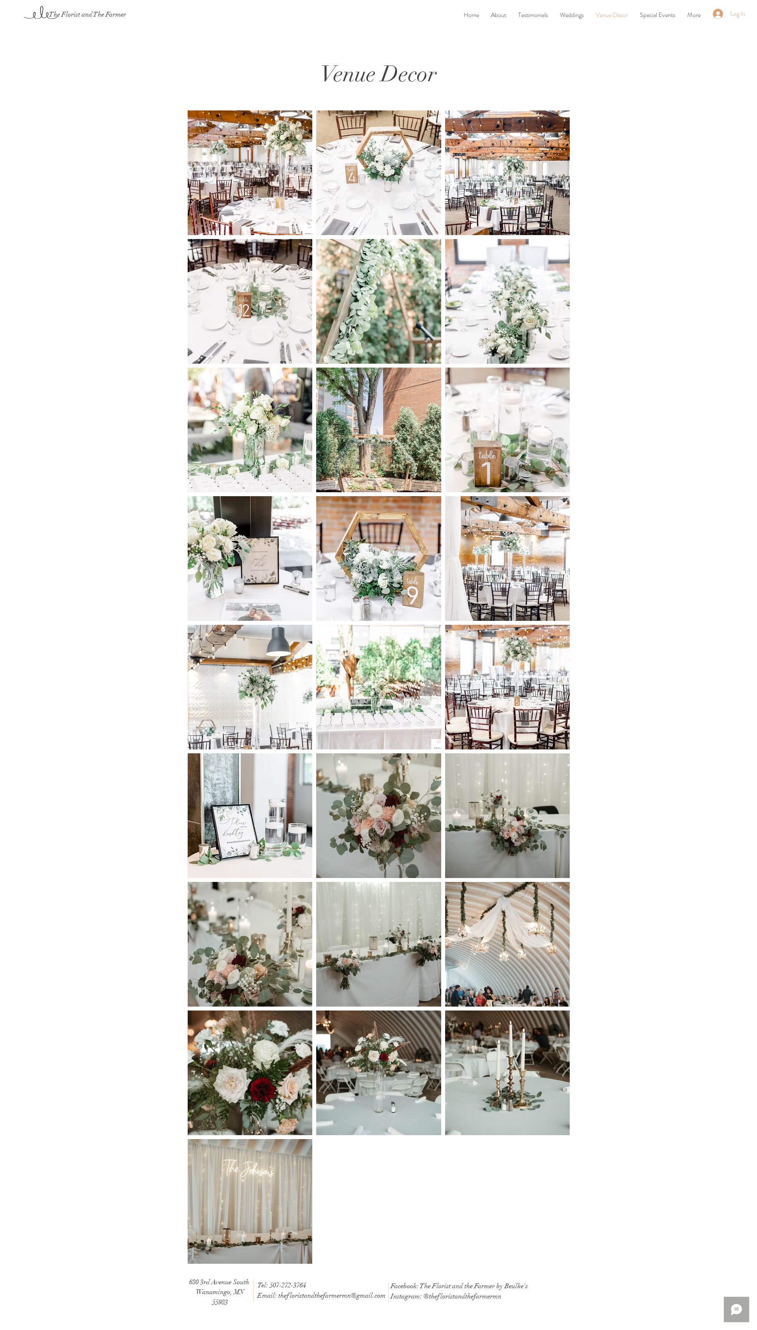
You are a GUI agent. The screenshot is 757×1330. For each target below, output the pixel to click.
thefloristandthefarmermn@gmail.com (332, 1295)
